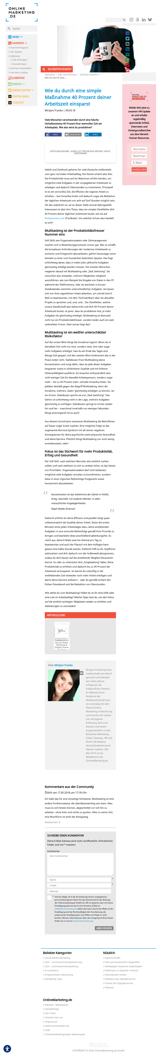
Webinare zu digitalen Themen (121, 970)
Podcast (109, 987)
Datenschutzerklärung (83, 921)
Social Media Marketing (57, 958)
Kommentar (53, 851)
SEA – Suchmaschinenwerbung (61, 966)
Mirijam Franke (64, 665)
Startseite (50, 74)
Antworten (51, 822)
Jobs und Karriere (67, 74)
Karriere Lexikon (19, 72)
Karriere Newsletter (21, 68)
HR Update (16, 52)
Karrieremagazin (19, 47)
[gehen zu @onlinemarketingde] (137, 20)
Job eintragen (20, 60)
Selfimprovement (89, 74)
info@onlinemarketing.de (66, 908)
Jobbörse (15, 56)
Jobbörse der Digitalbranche (120, 979)
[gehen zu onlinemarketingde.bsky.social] (150, 20)
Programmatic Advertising (59, 975)
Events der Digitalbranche (119, 983)
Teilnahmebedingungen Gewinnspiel (65, 1034)
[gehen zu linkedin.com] (144, 20)
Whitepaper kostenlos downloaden (123, 966)
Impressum (51, 1022)
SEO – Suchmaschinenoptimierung (63, 962)
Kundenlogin (20, 64)
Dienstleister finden (115, 975)
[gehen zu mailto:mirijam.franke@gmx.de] (82, 673)
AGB (47, 1030)
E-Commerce (52, 970)
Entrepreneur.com (55, 218)
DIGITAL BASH (20, 96)
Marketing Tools (53, 979)
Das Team (50, 1013)
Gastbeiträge (52, 1009)
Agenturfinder (113, 958)
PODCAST (18, 102)
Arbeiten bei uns (54, 1017)
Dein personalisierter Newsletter (122, 962)
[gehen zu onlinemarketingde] (131, 20)
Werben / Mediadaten (57, 1005)
